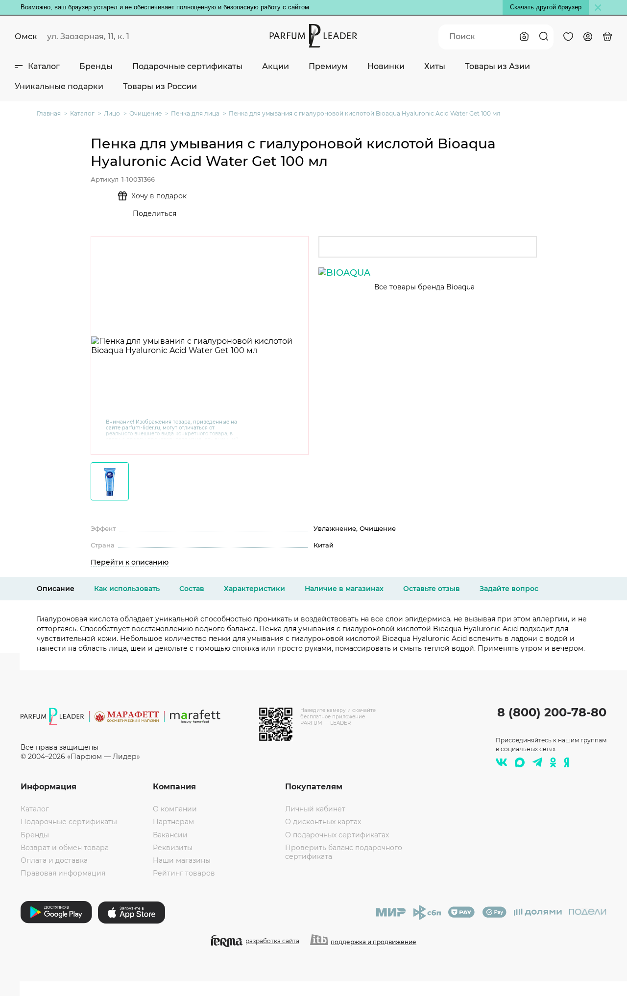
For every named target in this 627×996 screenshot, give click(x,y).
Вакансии (170, 834)
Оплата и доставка (54, 860)
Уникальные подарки (59, 86)
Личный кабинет (315, 809)
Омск (26, 36)
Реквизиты (173, 847)
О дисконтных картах (323, 821)
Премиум (328, 66)
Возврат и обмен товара (65, 847)
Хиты (434, 66)
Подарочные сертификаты (187, 66)
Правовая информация (63, 873)
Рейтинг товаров (184, 873)
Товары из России (160, 86)
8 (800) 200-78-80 (551, 712)
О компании (175, 809)
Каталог (44, 66)
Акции (275, 66)
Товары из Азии (497, 66)
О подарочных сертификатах (337, 834)
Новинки (386, 66)
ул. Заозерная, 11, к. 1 (88, 36)
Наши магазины (182, 860)
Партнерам (173, 821)
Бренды (96, 66)
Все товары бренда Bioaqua (424, 287)
